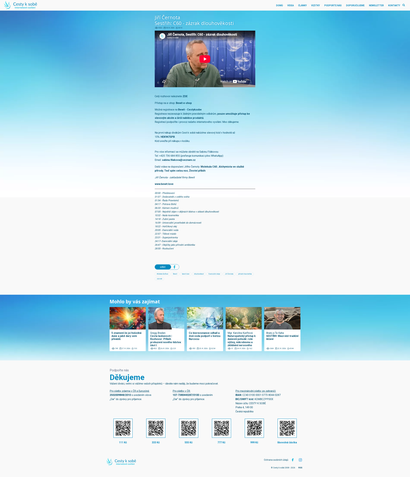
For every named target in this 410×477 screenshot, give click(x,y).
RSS (300, 468)
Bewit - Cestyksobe (190, 109)
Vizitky (315, 5)
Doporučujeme (355, 5)
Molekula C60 (209, 166)
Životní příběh (197, 170)
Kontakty (394, 5)
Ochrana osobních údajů (276, 460)
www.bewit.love (164, 184)
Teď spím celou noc (176, 170)
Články (302, 5)
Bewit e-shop (184, 103)
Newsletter (376, 5)
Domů (279, 5)
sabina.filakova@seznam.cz (179, 159)
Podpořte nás (333, 5)
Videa (290, 5)
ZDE (185, 96)
